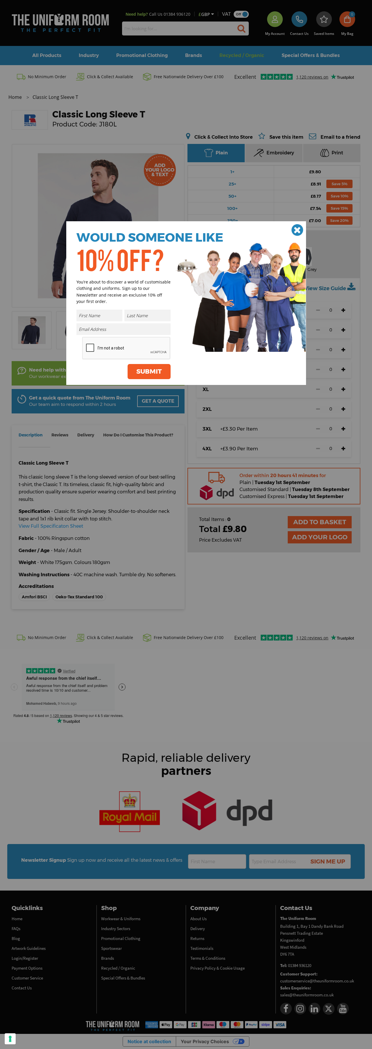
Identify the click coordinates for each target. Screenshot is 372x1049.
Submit (149, 371)
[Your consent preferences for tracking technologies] (10, 1038)
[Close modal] (297, 230)
